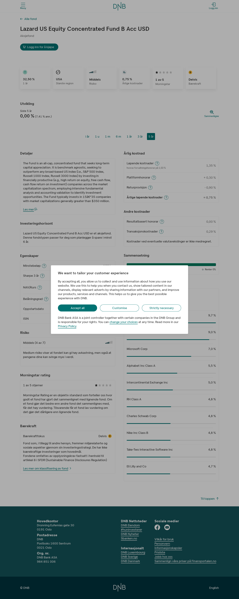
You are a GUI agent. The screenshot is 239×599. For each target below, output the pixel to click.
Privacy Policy (67, 326)
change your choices (124, 322)
